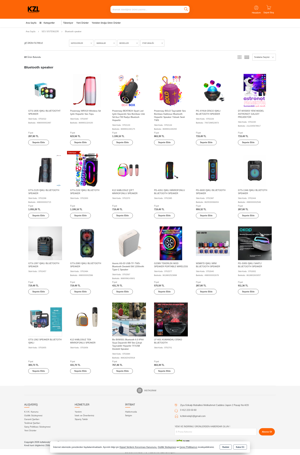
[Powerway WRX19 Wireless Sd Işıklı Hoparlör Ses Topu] (87, 90)
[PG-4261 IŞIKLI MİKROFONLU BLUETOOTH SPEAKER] (171, 170)
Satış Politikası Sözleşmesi (37, 426)
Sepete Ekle (38, 142)
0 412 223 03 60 (188, 410)
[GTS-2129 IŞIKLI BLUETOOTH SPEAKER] (45, 170)
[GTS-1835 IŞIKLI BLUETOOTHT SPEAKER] (45, 90)
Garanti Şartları (31, 419)
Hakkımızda (131, 411)
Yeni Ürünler (30, 430)
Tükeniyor (68, 22)
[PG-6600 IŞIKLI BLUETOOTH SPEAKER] (213, 170)
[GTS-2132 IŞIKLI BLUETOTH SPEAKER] (87, 170)
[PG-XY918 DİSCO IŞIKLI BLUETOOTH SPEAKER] (213, 90)
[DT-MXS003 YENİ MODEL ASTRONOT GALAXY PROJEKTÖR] (255, 90)
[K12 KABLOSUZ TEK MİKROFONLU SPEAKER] (87, 319)
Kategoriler (49, 22)
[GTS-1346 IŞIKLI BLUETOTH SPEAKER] (255, 170)
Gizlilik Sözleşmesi (33, 415)
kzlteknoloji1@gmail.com (193, 416)
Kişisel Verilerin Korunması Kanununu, (138, 447)
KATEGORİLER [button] (77, 43)
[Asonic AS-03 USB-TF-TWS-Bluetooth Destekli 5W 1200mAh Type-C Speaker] (129, 243)
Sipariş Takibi (81, 419)
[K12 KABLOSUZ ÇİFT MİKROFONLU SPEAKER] (129, 170)
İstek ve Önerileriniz (84, 415)
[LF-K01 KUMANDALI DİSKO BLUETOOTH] (171, 319)
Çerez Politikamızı (188, 447)
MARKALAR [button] (101, 43)
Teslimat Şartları (32, 423)
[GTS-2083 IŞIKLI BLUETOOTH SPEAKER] (87, 243)
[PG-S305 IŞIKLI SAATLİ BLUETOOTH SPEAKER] (255, 243)
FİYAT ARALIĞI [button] (148, 43)
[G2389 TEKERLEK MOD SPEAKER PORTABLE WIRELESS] (171, 243)
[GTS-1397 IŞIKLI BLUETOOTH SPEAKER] (45, 243)
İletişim (128, 415)
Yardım (78, 411)
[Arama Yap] (185, 9)
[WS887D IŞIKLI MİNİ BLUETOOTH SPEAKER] (213, 243)
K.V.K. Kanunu (31, 411)
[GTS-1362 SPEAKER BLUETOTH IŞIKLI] (45, 319)
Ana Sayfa (31, 22)
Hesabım (256, 12)
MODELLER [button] (124, 43)
